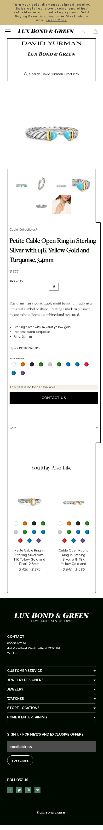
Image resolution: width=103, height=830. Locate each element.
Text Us (12, 653)
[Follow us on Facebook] (10, 790)
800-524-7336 (16, 643)
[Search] (83, 31)
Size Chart (16, 281)
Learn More (56, 20)
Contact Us (54, 398)
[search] (51, 74)
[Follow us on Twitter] (19, 790)
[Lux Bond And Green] (51, 617)
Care (13, 428)
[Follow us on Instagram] (28, 790)
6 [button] (54, 286)
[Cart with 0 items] (95, 32)
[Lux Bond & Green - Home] (46, 31)
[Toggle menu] (8, 31)
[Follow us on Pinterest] (37, 790)
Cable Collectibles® (24, 229)
